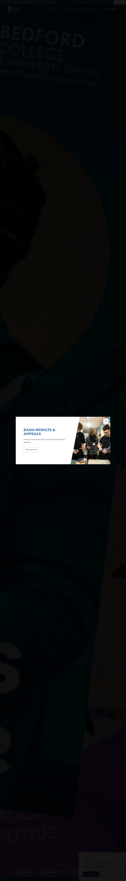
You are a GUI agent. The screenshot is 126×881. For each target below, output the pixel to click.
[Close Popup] (105, 421)
